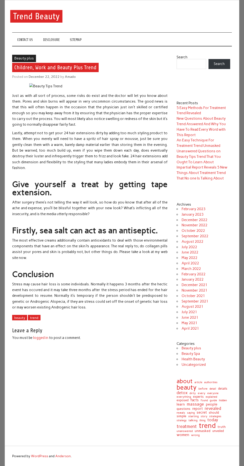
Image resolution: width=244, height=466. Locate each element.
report (197, 409)
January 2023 (192, 214)
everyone (213, 393)
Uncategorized (194, 364)
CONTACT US (25, 40)
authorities (211, 382)
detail (212, 389)
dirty (192, 393)
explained (211, 397)
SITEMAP (76, 40)
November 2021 (194, 290)
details (222, 388)
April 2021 (190, 328)
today (212, 420)
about (185, 381)
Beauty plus (24, 58)
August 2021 (192, 306)
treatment (187, 426)
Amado (70, 76)
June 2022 (190, 252)
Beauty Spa (191, 354)
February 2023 (193, 209)
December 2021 (194, 285)
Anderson (63, 456)
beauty (19, 318)
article (198, 382)
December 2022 (194, 220)
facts (194, 400)
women (183, 434)
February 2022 (193, 274)
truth (222, 427)
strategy (182, 420)
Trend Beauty (36, 16)
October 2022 (193, 230)
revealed (213, 408)
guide (213, 400)
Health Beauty (193, 359)
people (211, 404)
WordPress (39, 456)
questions (183, 408)
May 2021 (189, 323)
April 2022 (190, 263)
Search (182, 57)
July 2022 (189, 247)
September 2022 (195, 236)
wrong (195, 435)
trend (34, 318)
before (203, 388)
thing (202, 420)
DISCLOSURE (51, 40)
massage (195, 404)
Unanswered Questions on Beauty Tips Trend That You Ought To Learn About (199, 156)
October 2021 (193, 296)
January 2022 (192, 279)
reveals (181, 413)
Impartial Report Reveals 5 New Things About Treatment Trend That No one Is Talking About (202, 172)
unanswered (185, 431)
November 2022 (194, 225)
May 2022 (189, 258)
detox (182, 393)
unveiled (218, 430)
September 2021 (195, 301)
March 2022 (191, 269)
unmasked (202, 430)
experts (198, 396)
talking (193, 420)
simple (181, 416)
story (204, 416)
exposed (182, 400)
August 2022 (192, 241)
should (214, 412)
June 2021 (190, 317)
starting (193, 416)
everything (184, 397)
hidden (223, 400)
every (201, 393)
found (204, 400)
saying (191, 412)
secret (202, 412)
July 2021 (189, 312)
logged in (40, 338)
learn (181, 404)
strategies (215, 416)
